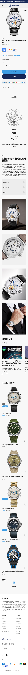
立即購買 (14, 76)
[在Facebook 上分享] (5, 87)
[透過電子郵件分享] (13, 87)
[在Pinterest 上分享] (11, 87)
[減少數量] (4, 65)
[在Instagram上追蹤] (3, 655)
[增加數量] (9, 65)
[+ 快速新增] (24, 441)
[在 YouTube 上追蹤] (7, 655)
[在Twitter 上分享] (8, 87)
